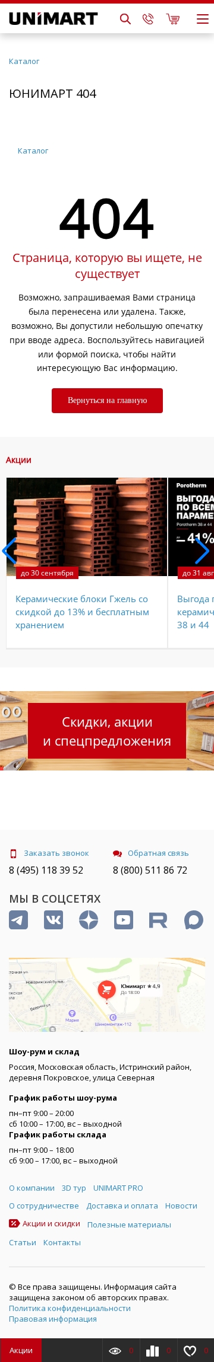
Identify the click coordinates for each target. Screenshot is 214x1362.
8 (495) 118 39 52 (46, 870)
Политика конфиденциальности (70, 1308)
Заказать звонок (56, 853)
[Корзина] (172, 18)
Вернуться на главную (107, 400)
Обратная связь (158, 853)
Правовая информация (53, 1318)
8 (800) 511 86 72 (150, 870)
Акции (21, 1350)
